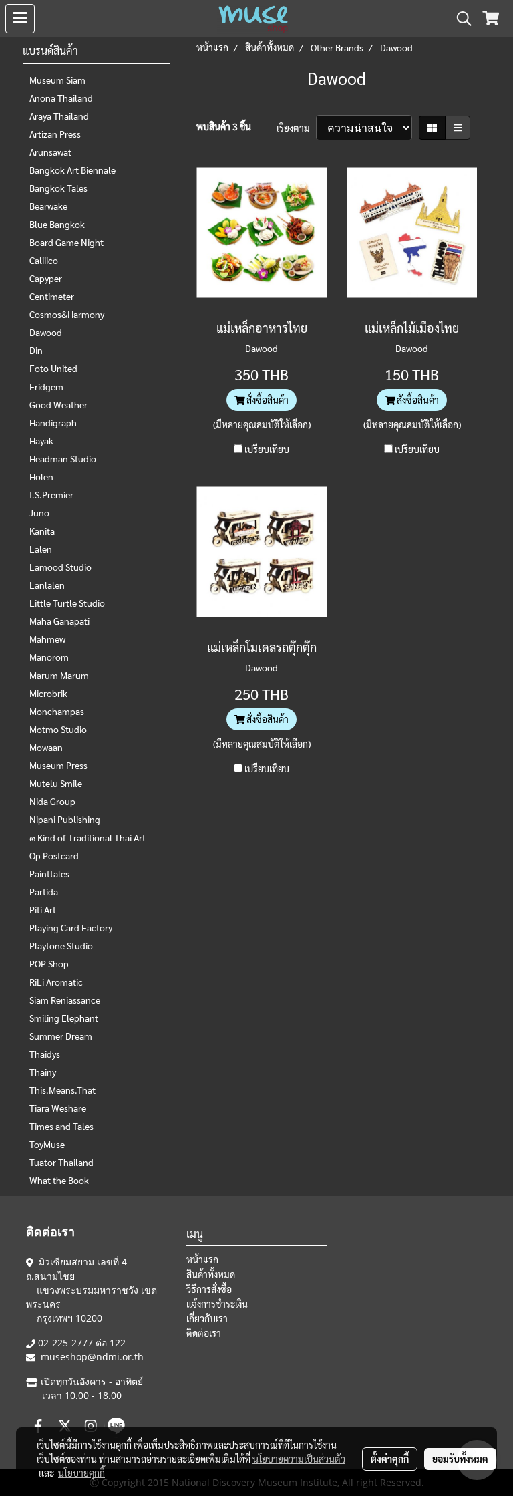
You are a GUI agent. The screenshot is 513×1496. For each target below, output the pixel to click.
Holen (41, 476)
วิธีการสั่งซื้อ (209, 1289)
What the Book (59, 1180)
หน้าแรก (202, 1259)
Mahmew (47, 639)
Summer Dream (60, 1036)
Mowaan (46, 747)
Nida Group (52, 801)
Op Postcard (54, 855)
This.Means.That (62, 1090)
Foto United (53, 368)
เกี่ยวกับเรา (207, 1318)
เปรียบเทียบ (266, 449)
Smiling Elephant (63, 1018)
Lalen (40, 549)
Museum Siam (57, 79)
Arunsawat (50, 152)
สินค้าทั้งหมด (210, 1274)
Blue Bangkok (57, 224)
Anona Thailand (61, 98)
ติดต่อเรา (203, 1333)
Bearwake (48, 206)
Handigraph (53, 422)
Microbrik (48, 693)
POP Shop (49, 963)
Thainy (42, 1072)
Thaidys (44, 1054)
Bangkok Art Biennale (72, 170)
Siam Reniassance (64, 1000)
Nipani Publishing (64, 819)
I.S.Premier (51, 494)
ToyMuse (47, 1144)
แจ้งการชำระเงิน (217, 1304)
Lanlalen (47, 585)
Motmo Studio (58, 729)
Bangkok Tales (58, 188)
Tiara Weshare (57, 1108)
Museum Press (58, 765)
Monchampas (56, 711)
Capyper (45, 278)
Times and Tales (61, 1126)
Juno (39, 512)
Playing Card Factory (70, 927)
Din (36, 350)
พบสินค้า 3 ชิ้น (223, 126)
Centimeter (51, 296)
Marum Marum (59, 675)
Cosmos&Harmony (66, 314)
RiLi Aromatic (56, 982)
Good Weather (58, 404)
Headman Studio (62, 458)
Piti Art (42, 909)
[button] (459, 18)
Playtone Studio (61, 945)
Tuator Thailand (61, 1162)
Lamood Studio (60, 567)
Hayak (41, 440)
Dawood (45, 332)
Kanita (42, 531)
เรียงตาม (296, 128)
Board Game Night (66, 242)
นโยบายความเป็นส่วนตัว (298, 1459)
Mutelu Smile (55, 783)
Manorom (49, 657)
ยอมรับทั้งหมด (460, 1459)
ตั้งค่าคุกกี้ (390, 1459)
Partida (43, 891)
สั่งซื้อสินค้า (266, 400)
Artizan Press (55, 134)
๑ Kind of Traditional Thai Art (87, 837)
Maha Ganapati (59, 621)
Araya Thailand (59, 116)
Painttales (49, 873)
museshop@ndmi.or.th (92, 1356)
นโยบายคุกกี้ (81, 1473)
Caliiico (43, 260)
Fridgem (46, 386)
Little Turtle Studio (67, 603)
